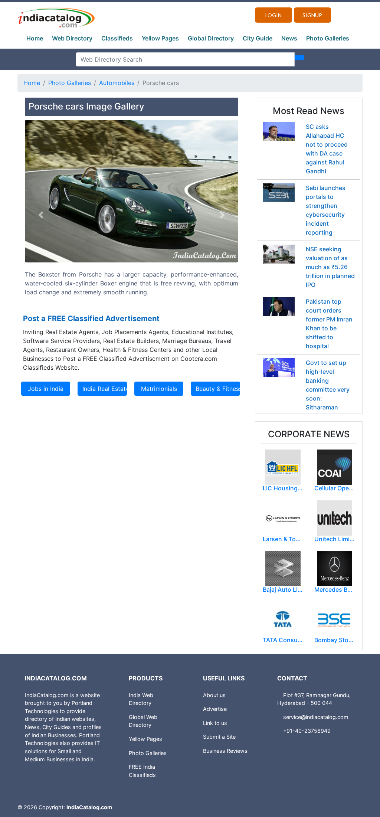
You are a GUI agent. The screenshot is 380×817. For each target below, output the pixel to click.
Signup (312, 15)
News (289, 38)
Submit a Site (219, 736)
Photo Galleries (327, 38)
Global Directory (211, 38)
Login (273, 15)
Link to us (215, 723)
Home (34, 38)
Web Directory (72, 38)
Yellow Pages (160, 38)
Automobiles (116, 82)
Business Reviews (225, 751)
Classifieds (117, 38)
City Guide (257, 38)
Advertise (215, 709)
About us (214, 695)
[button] (41, 215)
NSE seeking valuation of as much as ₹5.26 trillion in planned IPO (330, 266)
